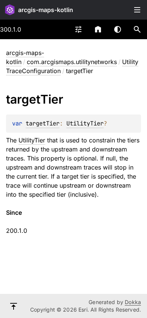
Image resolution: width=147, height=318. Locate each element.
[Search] (137, 29)
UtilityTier (85, 123)
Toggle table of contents (137, 10)
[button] (137, 29)
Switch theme (117, 29)
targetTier (43, 123)
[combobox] (78, 29)
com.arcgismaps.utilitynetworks (72, 62)
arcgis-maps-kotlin (45, 10)
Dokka (133, 302)
